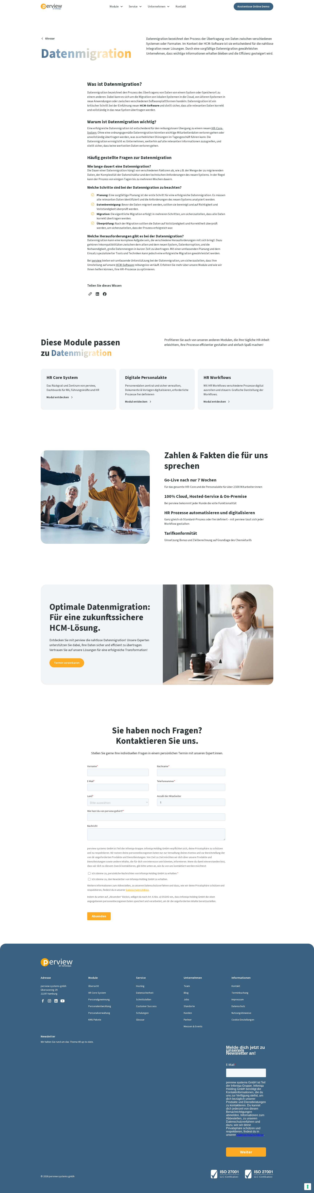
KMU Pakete (94, 1020)
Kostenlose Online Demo (253, 7)
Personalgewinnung (99, 999)
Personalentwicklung (99, 1006)
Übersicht (93, 986)
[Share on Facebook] (104, 294)
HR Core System (97, 993)
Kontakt (181, 7)
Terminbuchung (240, 993)
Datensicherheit (144, 993)
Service (133, 7)
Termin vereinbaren (67, 663)
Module (114, 7)
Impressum (238, 999)
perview (97, 261)
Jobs (186, 999)
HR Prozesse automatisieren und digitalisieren (209, 513)
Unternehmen (156, 7)
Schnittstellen (143, 999)
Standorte (189, 1006)
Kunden (188, 1013)
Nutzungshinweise (241, 1013)
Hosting (140, 986)
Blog (186, 993)
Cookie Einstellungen (243, 1020)
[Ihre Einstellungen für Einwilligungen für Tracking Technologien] (307, 1186)
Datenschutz (238, 1006)
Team (187, 986)
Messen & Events (193, 1026)
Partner (188, 1020)
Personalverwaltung (99, 1013)
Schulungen (142, 1013)
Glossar (140, 1020)
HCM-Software (125, 265)
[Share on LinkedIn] (97, 294)
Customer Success (146, 1006)
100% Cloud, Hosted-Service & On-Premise (205, 496)
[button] (116, 6)
